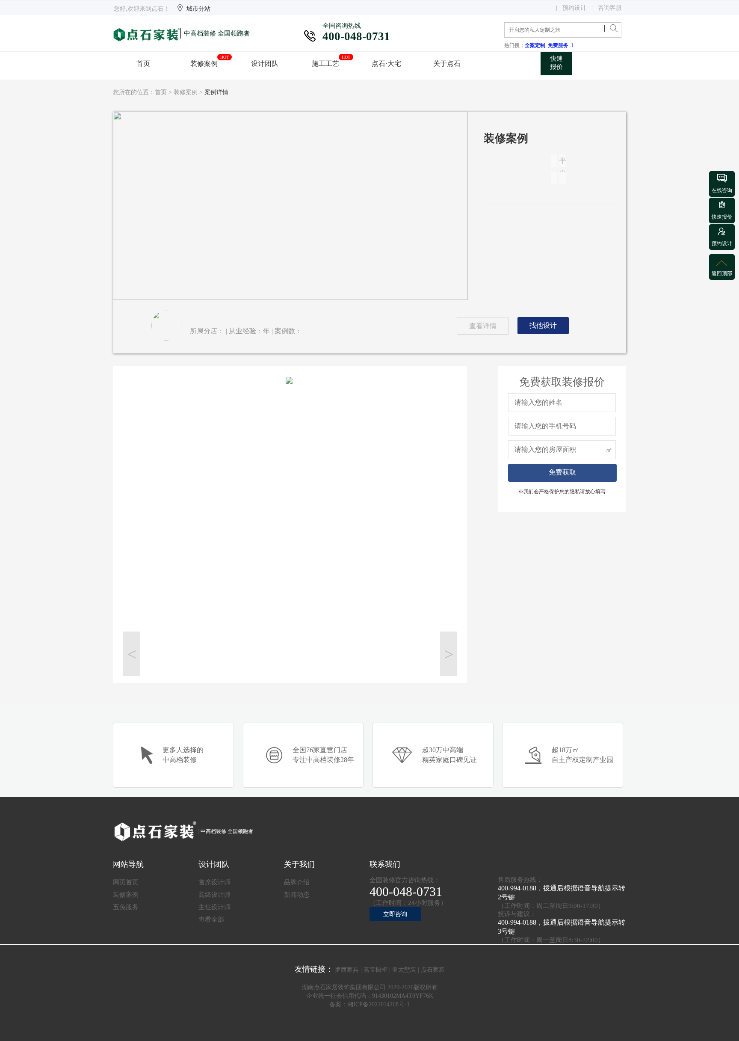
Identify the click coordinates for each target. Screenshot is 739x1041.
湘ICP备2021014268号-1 (378, 1004)
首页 (161, 92)
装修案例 (186, 92)
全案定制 (536, 45)
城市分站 (198, 9)
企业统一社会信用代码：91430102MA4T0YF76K (369, 996)
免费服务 (559, 45)
